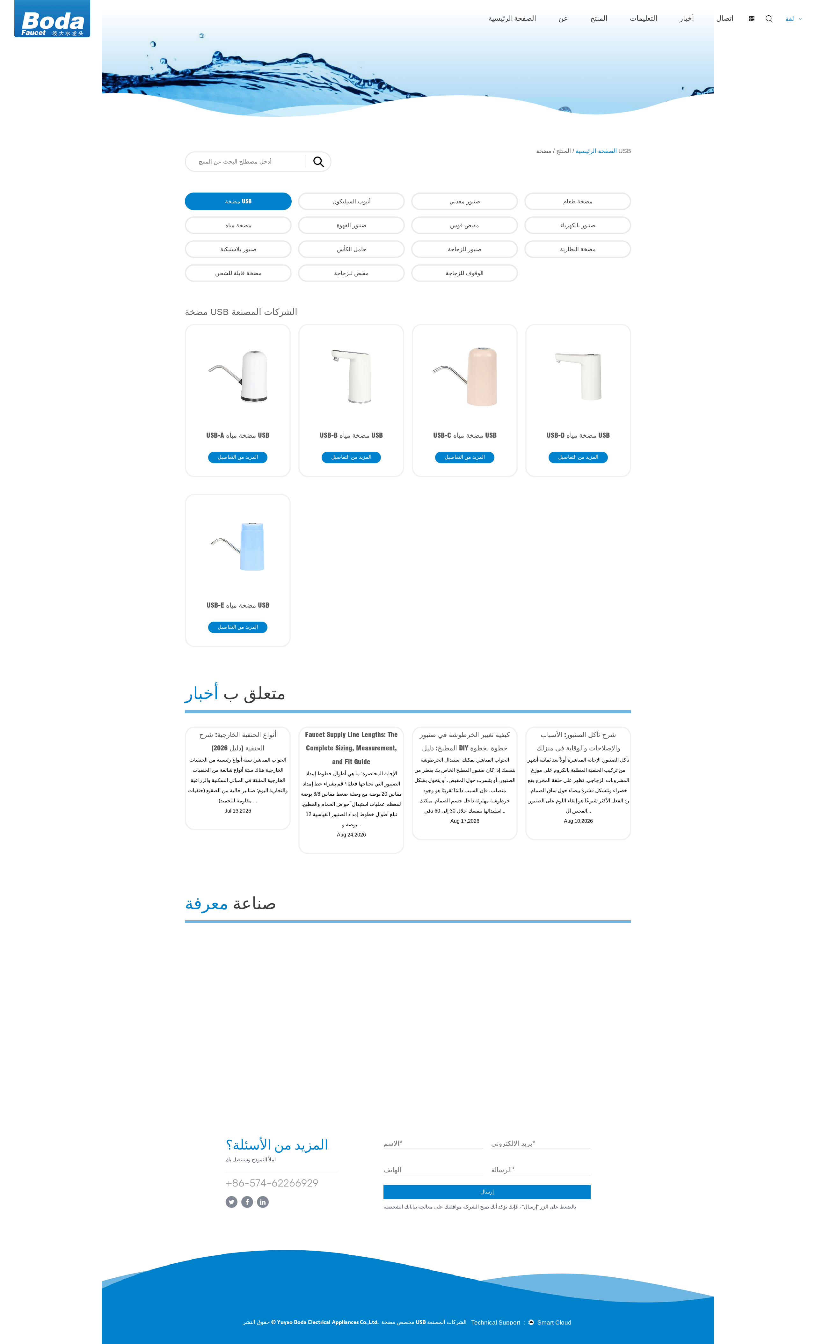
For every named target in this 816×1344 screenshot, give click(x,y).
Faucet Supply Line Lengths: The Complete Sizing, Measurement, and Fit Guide (351, 748)
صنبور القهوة (351, 225)
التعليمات (643, 19)
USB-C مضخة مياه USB (465, 435)
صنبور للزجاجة (465, 249)
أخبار (687, 19)
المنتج (599, 19)
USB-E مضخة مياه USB (238, 605)
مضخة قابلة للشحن (238, 273)
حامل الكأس (351, 249)
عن (563, 19)
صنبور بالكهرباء (577, 225)
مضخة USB (238, 201)
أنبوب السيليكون (351, 201)
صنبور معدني (464, 201)
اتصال (724, 19)
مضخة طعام (578, 201)
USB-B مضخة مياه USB (351, 435)
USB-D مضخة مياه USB (578, 435)
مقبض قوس (464, 225)
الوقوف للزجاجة (465, 273)
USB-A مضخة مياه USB (237, 435)
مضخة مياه (238, 225)
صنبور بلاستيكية (238, 249)
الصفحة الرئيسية (512, 19)
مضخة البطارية (578, 249)
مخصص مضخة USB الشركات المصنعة (424, 1322)
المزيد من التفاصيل (238, 457)
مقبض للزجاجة (351, 273)
